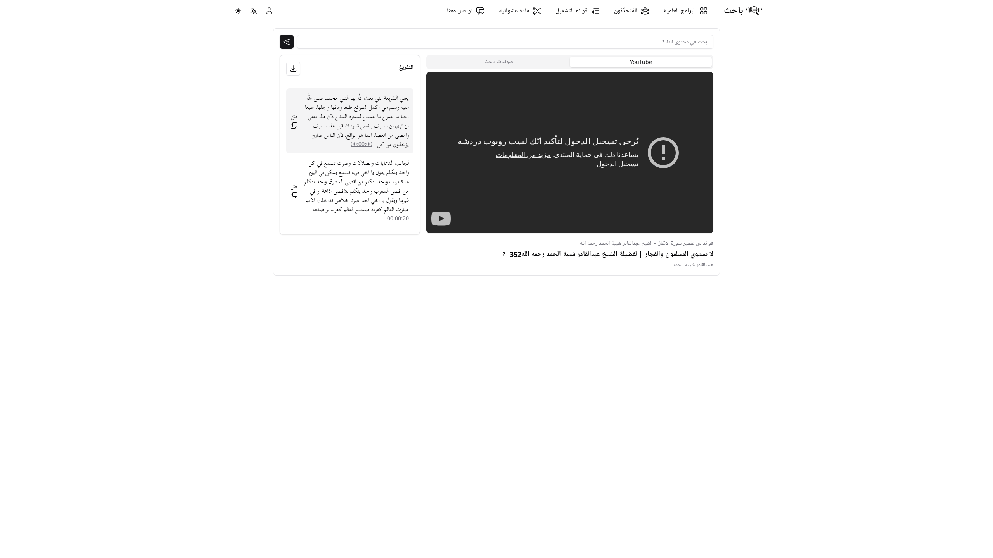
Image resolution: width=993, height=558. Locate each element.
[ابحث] (287, 42)
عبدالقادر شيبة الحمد (693, 265)
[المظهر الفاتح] (238, 11)
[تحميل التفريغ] (293, 69)
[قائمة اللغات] (254, 11)
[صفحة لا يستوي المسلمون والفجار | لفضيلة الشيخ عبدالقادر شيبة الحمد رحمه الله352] (505, 254)
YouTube (641, 61)
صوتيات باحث (498, 61)
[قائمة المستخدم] (269, 11)
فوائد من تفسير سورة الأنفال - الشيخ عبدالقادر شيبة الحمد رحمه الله (646, 243)
